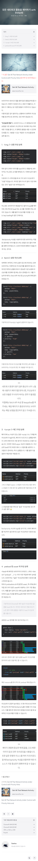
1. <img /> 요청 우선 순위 (12, 144)
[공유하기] (4, 814)
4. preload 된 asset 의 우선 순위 (15, 566)
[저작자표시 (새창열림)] (15, 813)
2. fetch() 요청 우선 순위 (12, 258)
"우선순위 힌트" (7, 123)
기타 (25, 16)
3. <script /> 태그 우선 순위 (13, 429)
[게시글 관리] (8, 814)
